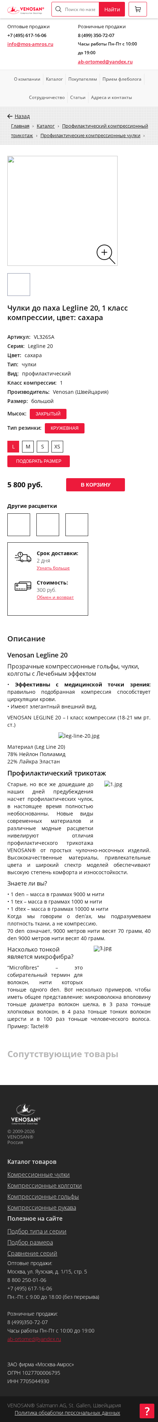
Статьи (78, 97)
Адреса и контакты (111, 97)
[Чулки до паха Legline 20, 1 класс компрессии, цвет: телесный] (76, 524)
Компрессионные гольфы (43, 1196)
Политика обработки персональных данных (67, 1412)
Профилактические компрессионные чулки (90, 135)
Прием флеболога (122, 79)
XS (57, 446)
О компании (27, 79)
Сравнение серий (32, 1253)
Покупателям (82, 79)
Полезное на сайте (34, 1218)
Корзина (138, 9)
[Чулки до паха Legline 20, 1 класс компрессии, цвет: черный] (18, 524)
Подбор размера (30, 1242)
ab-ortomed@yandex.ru (105, 61)
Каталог (54, 79)
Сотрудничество (47, 97)
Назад (22, 116)
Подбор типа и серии (37, 1231)
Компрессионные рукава (41, 1207)
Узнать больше (53, 568)
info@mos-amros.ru (30, 44)
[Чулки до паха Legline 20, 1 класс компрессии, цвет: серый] (47, 524)
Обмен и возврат (55, 597)
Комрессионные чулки (38, 1174)
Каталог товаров (32, 1162)
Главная (20, 125)
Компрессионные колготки (44, 1185)
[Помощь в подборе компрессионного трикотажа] (147, 1411)
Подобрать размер (38, 461)
